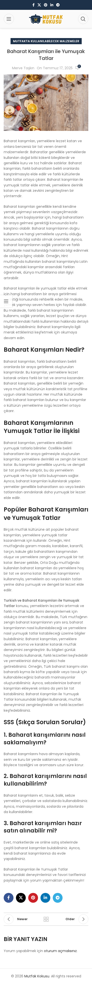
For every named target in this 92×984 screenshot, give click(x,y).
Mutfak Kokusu (36, 976)
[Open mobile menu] (8, 19)
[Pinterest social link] (45, 5)
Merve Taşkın (23, 68)
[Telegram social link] (58, 5)
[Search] (83, 19)
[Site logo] (46, 18)
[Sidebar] (6, 301)
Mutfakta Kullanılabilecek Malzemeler (46, 41)
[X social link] (39, 5)
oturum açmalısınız (60, 950)
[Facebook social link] (33, 5)
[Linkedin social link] (52, 5)
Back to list (46, 919)
